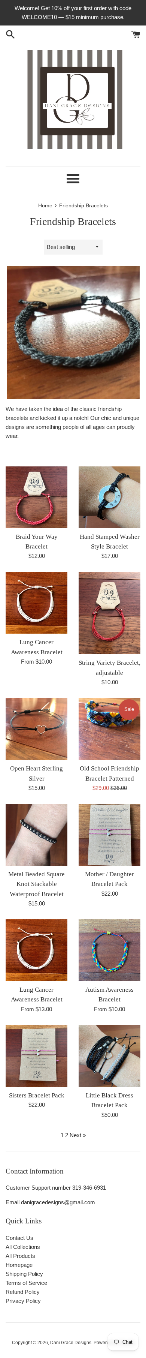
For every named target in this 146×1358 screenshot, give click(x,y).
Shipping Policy (24, 1274)
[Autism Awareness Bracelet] (109, 950)
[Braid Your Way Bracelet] (36, 497)
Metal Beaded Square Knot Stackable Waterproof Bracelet (36, 884)
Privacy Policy (23, 1301)
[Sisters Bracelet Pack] (36, 1056)
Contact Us (19, 1238)
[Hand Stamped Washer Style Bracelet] (109, 497)
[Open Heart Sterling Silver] (36, 729)
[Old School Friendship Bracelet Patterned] (109, 729)
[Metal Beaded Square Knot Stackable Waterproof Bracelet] (36, 835)
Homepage (19, 1265)
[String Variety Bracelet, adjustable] (109, 613)
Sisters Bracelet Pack (36, 1095)
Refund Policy (23, 1292)
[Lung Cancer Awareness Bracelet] (36, 603)
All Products (20, 1256)
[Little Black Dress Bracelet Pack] (109, 1056)
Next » (78, 1135)
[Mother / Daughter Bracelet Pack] (109, 835)
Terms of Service (26, 1283)
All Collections (23, 1247)
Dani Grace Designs (70, 1342)
